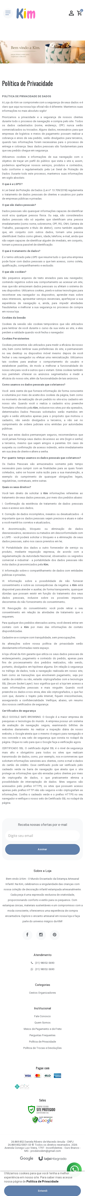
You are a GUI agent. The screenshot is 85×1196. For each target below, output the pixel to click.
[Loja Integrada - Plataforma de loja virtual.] (52, 1159)
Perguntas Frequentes (42, 1035)
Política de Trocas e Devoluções (42, 1047)
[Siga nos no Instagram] (41, 935)
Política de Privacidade (42, 1041)
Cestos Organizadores (42, 992)
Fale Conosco (42, 1016)
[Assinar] (42, 849)
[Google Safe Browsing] (42, 1119)
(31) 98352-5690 (44, 962)
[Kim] (26, 13)
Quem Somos (42, 1022)
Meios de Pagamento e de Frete (42, 1028)
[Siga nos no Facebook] (27, 935)
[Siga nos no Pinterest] (55, 935)
